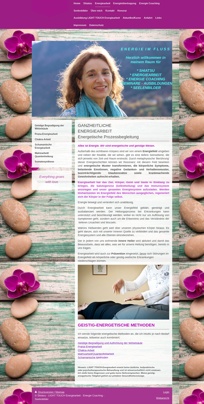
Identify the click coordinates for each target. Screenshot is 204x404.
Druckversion (45, 392)
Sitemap (59, 392)
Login (166, 392)
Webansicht (162, 398)
